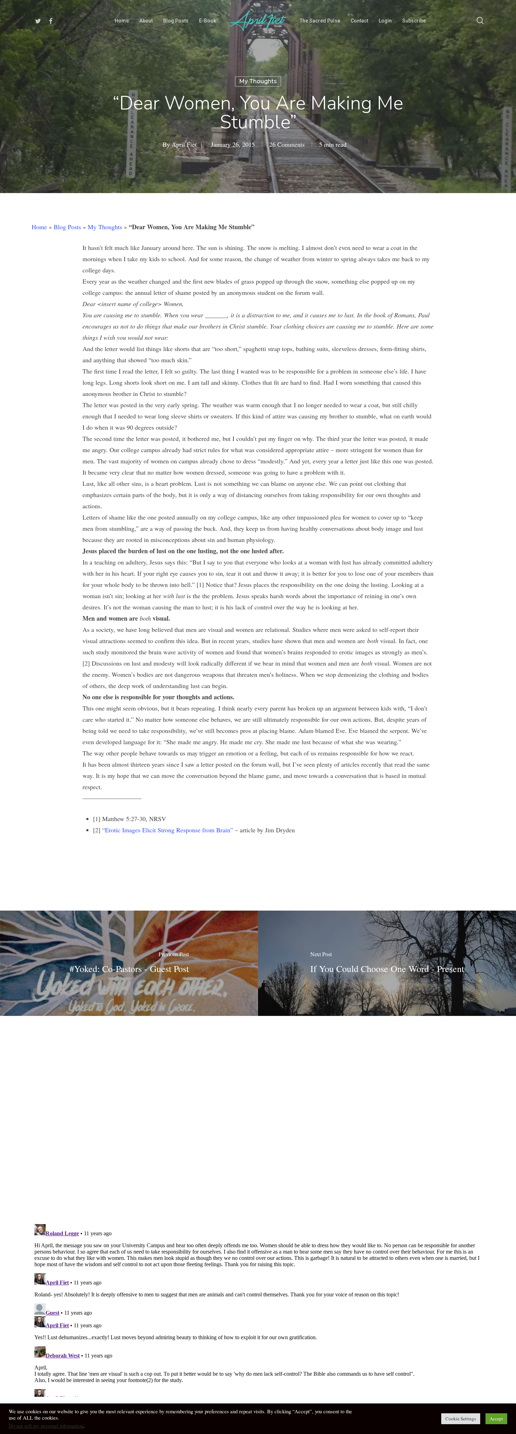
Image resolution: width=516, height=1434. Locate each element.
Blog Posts (67, 227)
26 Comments (287, 144)
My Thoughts (258, 81)
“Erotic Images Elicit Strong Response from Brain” (167, 830)
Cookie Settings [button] (460, 1418)
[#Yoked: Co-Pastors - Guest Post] (129, 963)
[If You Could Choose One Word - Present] (387, 963)
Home (39, 227)
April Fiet (184, 144)
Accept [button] (496, 1418)
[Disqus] (258, 1115)
